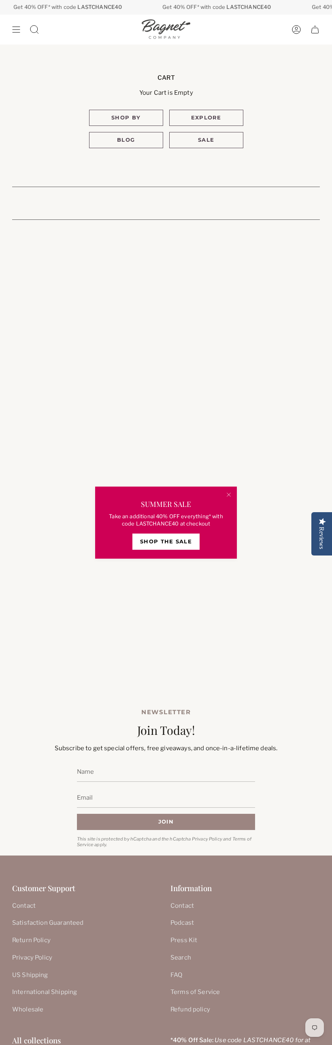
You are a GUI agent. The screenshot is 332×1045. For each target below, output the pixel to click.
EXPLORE (206, 117)
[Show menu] (16, 29)
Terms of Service (195, 992)
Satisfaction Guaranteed (47, 922)
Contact (24, 905)
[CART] (315, 29)
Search (180, 957)
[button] (34, 29)
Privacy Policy (207, 839)
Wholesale (27, 1009)
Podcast (182, 922)
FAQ (176, 975)
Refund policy (190, 1009)
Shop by (125, 117)
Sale (206, 139)
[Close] (229, 494)
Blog (126, 139)
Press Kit (183, 940)
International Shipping (44, 992)
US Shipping (30, 975)
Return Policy (31, 940)
